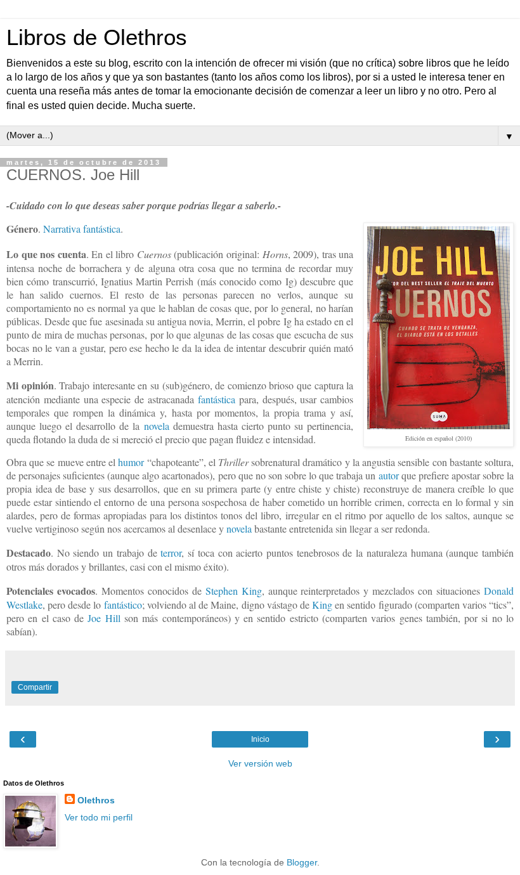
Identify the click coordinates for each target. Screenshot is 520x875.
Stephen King (233, 590)
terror (170, 552)
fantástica (216, 399)
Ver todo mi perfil (99, 817)
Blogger (302, 862)
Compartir (35, 687)
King (322, 604)
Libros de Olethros (96, 37)
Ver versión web (260, 763)
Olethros (96, 800)
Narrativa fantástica (81, 228)
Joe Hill (104, 618)
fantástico (123, 604)
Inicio (260, 739)
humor (131, 462)
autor (389, 475)
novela (156, 425)
